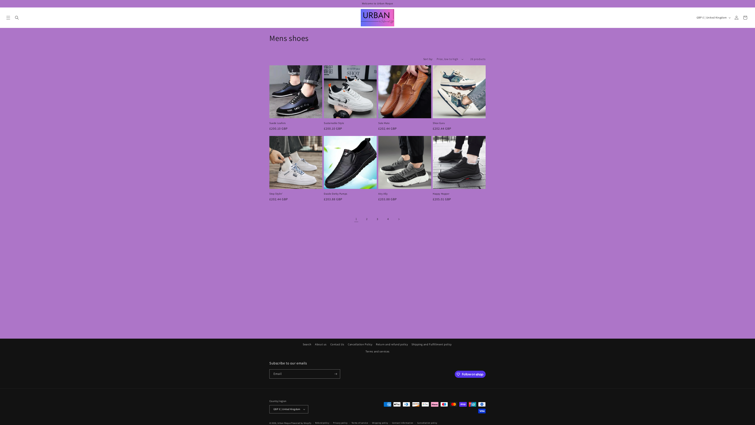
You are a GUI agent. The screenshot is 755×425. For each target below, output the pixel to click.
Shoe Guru (439, 123)
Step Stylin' (276, 193)
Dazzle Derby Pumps (335, 193)
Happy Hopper (441, 193)
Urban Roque (284, 423)
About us (321, 344)
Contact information (402, 422)
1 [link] (356, 219)
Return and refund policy (392, 344)
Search (307, 344)
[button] (8, 17)
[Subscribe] (335, 374)
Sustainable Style (334, 123)
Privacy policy (340, 422)
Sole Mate (383, 123)
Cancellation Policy (360, 344)
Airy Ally (383, 193)
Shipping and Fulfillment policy (432, 344)
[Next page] (398, 219)
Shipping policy (380, 422)
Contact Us (337, 344)
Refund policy (322, 422)
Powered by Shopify (301, 423)
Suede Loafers (277, 123)
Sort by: (428, 59)
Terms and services (377, 351)
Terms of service (360, 422)
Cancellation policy (427, 422)
